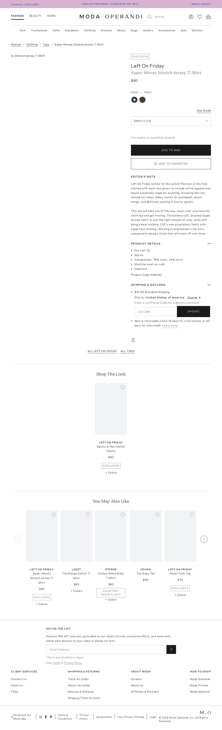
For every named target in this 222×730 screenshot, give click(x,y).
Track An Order (78, 679)
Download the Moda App (22, 716)
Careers (136, 679)
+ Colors (111, 472)
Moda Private (199, 685)
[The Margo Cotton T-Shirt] (76, 536)
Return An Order (79, 685)
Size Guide (204, 110)
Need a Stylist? (201, 3)
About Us (137, 685)
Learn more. (170, 325)
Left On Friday (147, 66)
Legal (153, 716)
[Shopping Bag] (208, 16)
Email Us (17, 685)
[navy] (134, 99)
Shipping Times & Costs (84, 698)
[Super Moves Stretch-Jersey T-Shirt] (42, 536)
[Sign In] (191, 16)
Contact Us (19, 679)
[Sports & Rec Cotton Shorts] (111, 408)
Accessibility (104, 716)
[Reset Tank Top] (180, 536)
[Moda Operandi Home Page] (111, 16)
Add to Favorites (173, 163)
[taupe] (142, 99)
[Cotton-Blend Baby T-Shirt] (111, 536)
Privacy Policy (84, 716)
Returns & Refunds (81, 691)
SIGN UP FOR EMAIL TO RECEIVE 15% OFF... (111, 3)
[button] (204, 561)
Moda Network (200, 691)
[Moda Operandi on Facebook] (45, 717)
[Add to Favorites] (122, 387)
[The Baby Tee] (146, 536)
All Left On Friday (102, 351)
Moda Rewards (200, 679)
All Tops (127, 351)
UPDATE (193, 311)
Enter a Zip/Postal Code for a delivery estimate (166, 302)
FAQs (14, 691)
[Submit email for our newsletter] (171, 649)
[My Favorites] (199, 16)
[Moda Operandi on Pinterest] (51, 717)
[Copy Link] (171, 340)
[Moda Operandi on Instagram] (40, 717)
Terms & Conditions (65, 716)
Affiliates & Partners (145, 691)
